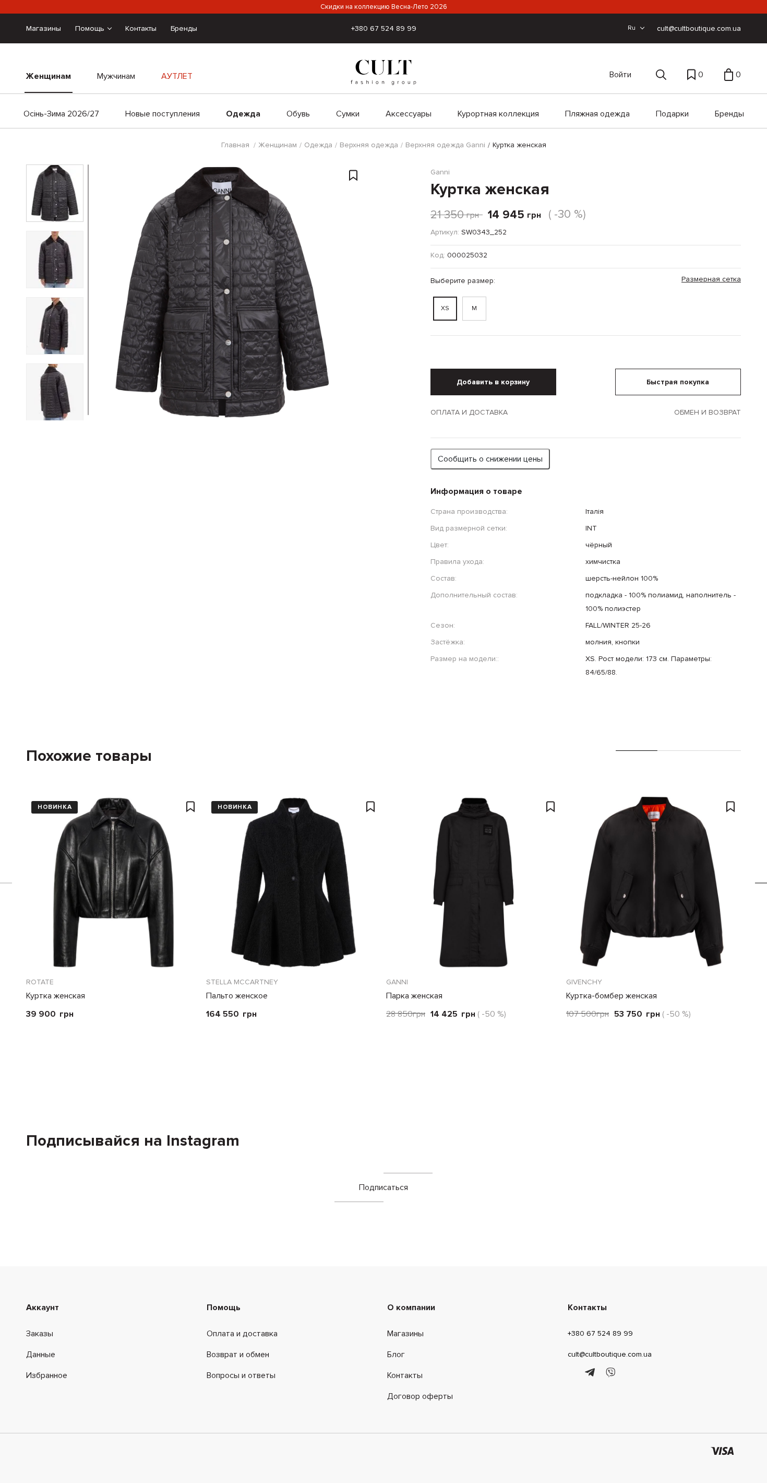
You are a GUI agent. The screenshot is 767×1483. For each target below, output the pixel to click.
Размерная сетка (711, 279)
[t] (591, 1373)
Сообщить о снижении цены (490, 459)
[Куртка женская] (113, 882)
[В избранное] (353, 177)
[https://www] (573, 1373)
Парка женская (414, 996)
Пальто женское (237, 996)
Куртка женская (55, 996)
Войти (620, 74)
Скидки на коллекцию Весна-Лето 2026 (383, 7)
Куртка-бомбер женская (611, 996)
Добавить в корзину (493, 382)
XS (445, 308)
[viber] (610, 1373)
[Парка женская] (473, 882)
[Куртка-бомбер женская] (653, 882)
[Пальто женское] (293, 882)
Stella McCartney (242, 982)
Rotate (40, 982)
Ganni (397, 982)
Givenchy (584, 982)
